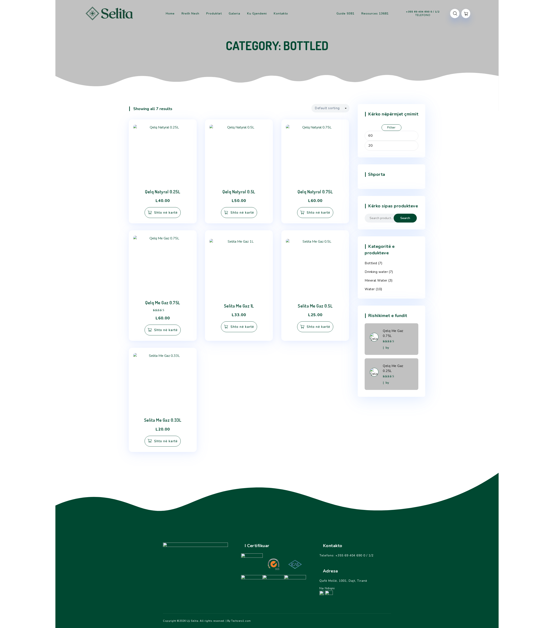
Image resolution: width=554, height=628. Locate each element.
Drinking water (376, 272)
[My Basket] (465, 13)
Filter (391, 127)
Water (370, 289)
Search (405, 218)
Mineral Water (376, 280)
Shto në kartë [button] (166, 212)
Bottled (371, 263)
